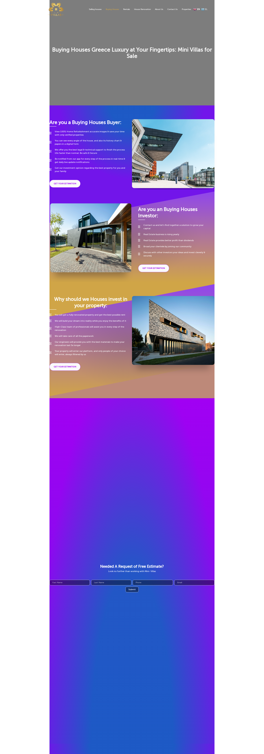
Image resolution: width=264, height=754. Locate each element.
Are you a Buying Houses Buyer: (85, 122)
